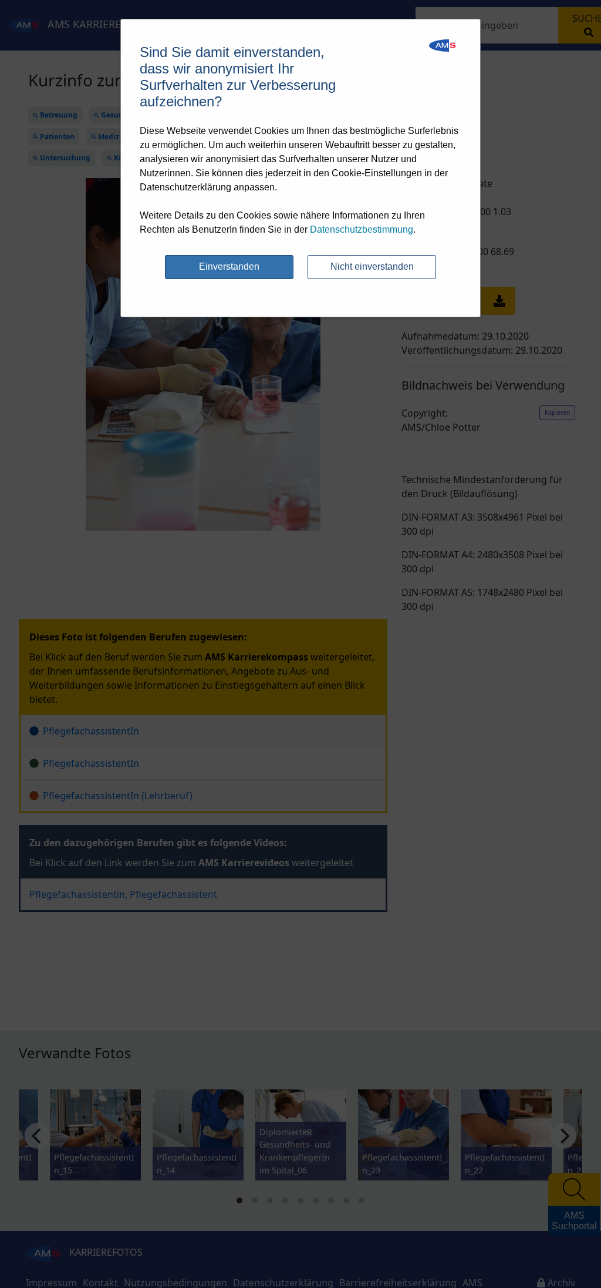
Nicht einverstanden (372, 266)
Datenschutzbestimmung (361, 229)
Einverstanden (229, 266)
